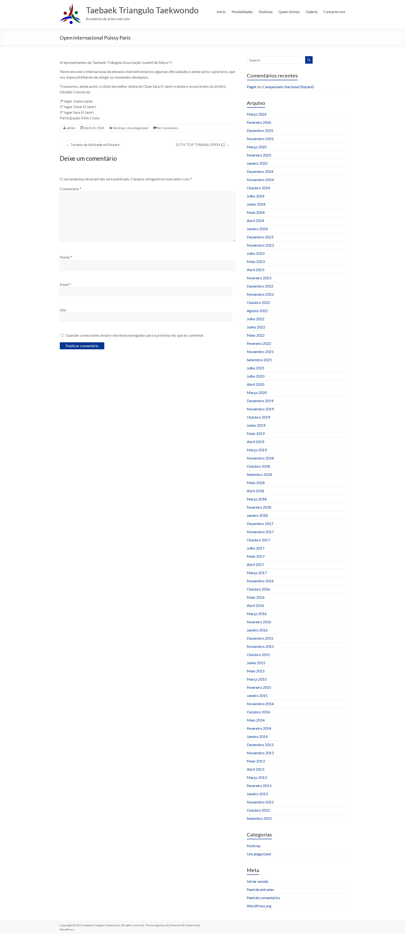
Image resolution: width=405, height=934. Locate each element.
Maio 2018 (256, 482)
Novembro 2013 (260, 753)
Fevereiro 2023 (259, 278)
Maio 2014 (256, 720)
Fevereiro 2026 (259, 122)
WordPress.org (259, 906)
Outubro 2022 (258, 302)
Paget (251, 86)
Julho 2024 (255, 196)
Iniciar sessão (257, 881)
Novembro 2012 (260, 802)
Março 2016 (257, 613)
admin (71, 128)
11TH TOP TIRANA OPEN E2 (202, 144)
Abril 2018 (255, 491)
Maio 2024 (256, 212)
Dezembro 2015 (260, 638)
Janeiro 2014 (257, 736)
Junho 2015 (256, 662)
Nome (66, 257)
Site (63, 310)
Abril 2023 (255, 269)
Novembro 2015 (260, 646)
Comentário (70, 188)
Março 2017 (257, 572)
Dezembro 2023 (260, 237)
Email (65, 284)
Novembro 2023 (260, 245)
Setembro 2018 (259, 474)
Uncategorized (137, 128)
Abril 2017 (255, 564)
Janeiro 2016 (257, 630)
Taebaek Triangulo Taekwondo (142, 10)
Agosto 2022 (257, 310)
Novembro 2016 (260, 581)
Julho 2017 (255, 548)
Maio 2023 (256, 261)
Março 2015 (257, 679)
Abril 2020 (255, 384)
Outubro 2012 (258, 810)
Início (221, 11)
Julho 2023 (255, 253)
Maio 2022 (256, 335)
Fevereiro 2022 (259, 343)
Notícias (266, 11)
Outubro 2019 (258, 417)
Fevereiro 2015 (259, 687)
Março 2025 (257, 147)
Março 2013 (257, 777)
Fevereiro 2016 (259, 622)
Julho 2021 (255, 368)
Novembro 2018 (260, 458)
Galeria (311, 11)
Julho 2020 (255, 376)
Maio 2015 (256, 671)
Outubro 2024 (258, 188)
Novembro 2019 (260, 409)
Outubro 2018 (258, 466)
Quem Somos (289, 11)
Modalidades (242, 11)
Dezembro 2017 (260, 523)
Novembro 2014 (260, 703)
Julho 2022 (255, 319)
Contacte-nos (334, 11)
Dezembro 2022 (260, 286)
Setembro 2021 (259, 360)
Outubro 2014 (258, 712)
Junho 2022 (256, 327)
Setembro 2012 (259, 818)
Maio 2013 (256, 761)
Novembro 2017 (260, 531)
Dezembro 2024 (260, 171)
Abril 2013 (255, 769)
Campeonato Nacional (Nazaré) (288, 86)
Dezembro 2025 (260, 130)
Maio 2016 (256, 597)
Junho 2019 (256, 425)
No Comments (167, 128)
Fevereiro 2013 (259, 785)
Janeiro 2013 (257, 794)
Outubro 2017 (258, 540)
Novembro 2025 (260, 138)
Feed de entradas (260, 889)
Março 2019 (257, 450)
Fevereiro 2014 (259, 728)
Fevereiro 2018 (259, 507)
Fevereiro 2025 (259, 155)
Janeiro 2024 (257, 228)
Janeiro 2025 (257, 163)
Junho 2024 (256, 204)
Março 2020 (257, 392)
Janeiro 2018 (257, 515)
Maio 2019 (256, 433)
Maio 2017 (256, 556)
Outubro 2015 (258, 654)
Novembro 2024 (260, 179)
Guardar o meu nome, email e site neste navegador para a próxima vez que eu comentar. (135, 335)
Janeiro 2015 (257, 695)
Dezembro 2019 (260, 400)
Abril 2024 (255, 220)
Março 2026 (257, 114)
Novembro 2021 (260, 351)
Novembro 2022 (260, 294)
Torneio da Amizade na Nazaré (93, 144)
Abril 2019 (255, 441)
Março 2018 (257, 499)
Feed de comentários (263, 897)
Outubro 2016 (258, 589)
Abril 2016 (255, 605)
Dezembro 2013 (260, 744)
